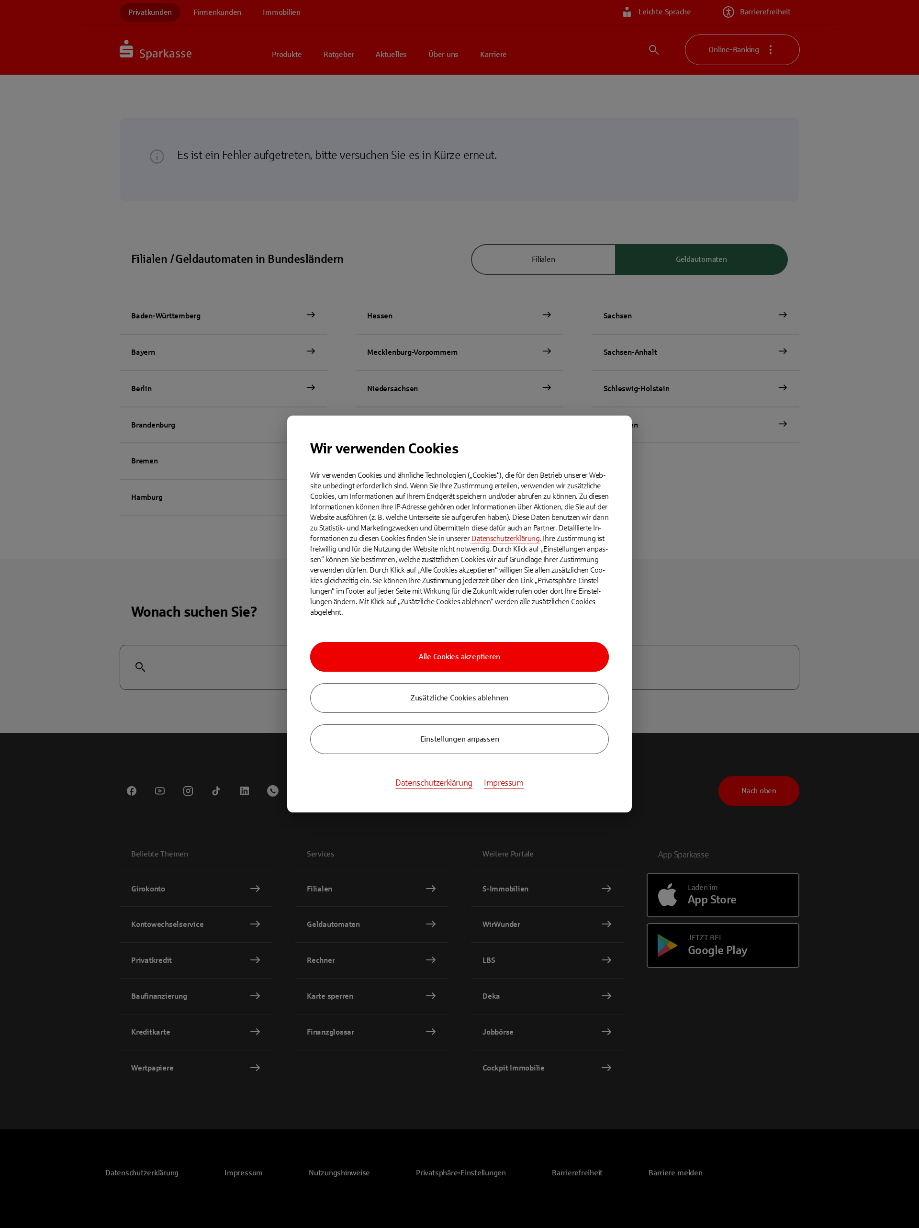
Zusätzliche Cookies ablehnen (459, 698)
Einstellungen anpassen (459, 739)
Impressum (504, 783)
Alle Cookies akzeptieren (459, 657)
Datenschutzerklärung (505, 538)
